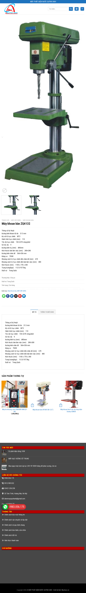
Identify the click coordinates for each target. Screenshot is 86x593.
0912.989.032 (9, 483)
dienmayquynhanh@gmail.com (14, 499)
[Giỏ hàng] (77, 9)
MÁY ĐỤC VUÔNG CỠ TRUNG (18, 459)
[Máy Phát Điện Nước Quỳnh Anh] (11, 8)
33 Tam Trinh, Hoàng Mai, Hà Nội (15, 493)
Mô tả (34, 312)
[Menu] (82, 9)
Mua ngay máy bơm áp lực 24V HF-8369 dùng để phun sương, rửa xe (32, 466)
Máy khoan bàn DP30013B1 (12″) (43, 410)
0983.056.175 (9, 478)
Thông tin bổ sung (47, 312)
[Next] (80, 106)
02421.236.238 (9, 488)
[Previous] (6, 106)
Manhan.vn (65, 590)
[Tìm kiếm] (71, 9)
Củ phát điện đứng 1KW (16, 451)
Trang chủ (5, 220)
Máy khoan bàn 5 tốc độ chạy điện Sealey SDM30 (71, 411)
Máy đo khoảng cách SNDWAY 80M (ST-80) (14, 411)
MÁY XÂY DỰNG (16, 220)
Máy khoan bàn (28, 220)
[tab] (34, 312)
